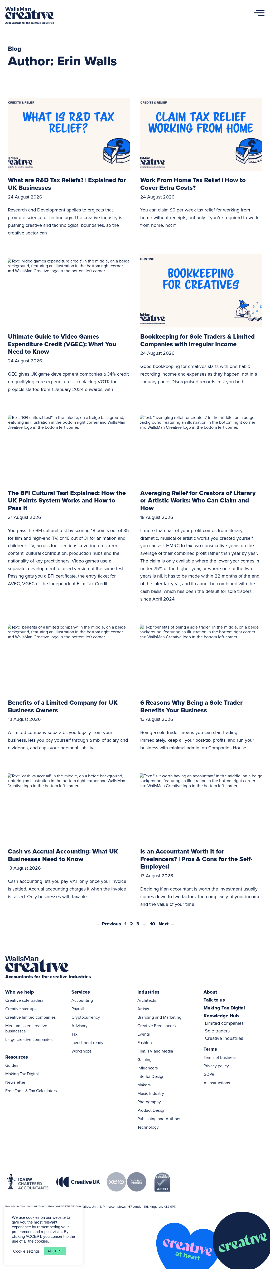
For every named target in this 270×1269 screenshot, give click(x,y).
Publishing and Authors (158, 1118)
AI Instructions (217, 1082)
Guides (11, 1065)
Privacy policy (216, 1065)
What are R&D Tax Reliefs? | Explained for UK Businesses (67, 183)
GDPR (209, 1074)
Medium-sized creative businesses (26, 1028)
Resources (16, 1057)
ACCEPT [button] (54, 1251)
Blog (14, 48)
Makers (144, 1084)
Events (143, 1034)
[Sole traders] (236, 1031)
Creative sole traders (24, 1000)
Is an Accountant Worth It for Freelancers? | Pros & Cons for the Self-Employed (196, 859)
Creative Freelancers (156, 1025)
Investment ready (87, 1042)
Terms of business (220, 1057)
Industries (148, 992)
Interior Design (151, 1076)
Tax (74, 1034)
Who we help (19, 992)
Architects (146, 1000)
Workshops (81, 1051)
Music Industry (150, 1093)
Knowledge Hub (221, 1015)
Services (80, 992)
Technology (148, 1127)
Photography (149, 1101)
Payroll (77, 1008)
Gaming (144, 1059)
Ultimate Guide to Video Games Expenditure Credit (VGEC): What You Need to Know (62, 344)
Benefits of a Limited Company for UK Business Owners (63, 706)
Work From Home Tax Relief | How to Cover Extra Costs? (193, 183)
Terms (210, 1049)
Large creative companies (28, 1039)
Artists (143, 1008)
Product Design (151, 1110)
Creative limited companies (30, 1017)
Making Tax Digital (22, 1073)
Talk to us (214, 999)
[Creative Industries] (236, 1038)
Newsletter (15, 1082)
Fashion (144, 1042)
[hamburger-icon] (257, 16)
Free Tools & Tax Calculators (31, 1090)
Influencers (147, 1067)
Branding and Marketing (159, 1017)
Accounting (82, 1000)
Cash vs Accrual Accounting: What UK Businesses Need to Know (63, 855)
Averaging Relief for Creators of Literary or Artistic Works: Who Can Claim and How (198, 500)
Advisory (79, 1025)
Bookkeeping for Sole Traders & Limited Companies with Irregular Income (197, 340)
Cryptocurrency (85, 1017)
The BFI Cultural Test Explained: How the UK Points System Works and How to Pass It (67, 500)
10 (152, 923)
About (210, 992)
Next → (166, 923)
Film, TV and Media (155, 1051)
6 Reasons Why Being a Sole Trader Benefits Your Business (191, 706)
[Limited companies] (236, 1023)
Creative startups (20, 1008)
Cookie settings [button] (26, 1251)
